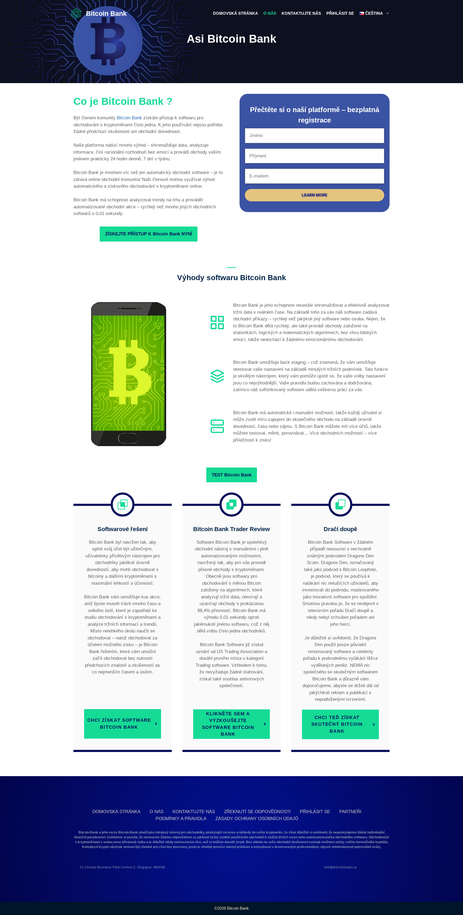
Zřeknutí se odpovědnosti (257, 811)
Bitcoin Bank (106, 13)
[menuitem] (375, 13)
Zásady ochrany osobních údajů (256, 818)
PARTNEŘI (350, 811)
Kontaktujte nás (301, 13)
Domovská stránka (235, 13)
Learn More (314, 195)
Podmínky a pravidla (181, 818)
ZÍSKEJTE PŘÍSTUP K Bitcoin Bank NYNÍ (148, 233)
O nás (269, 13)
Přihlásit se (340, 13)
